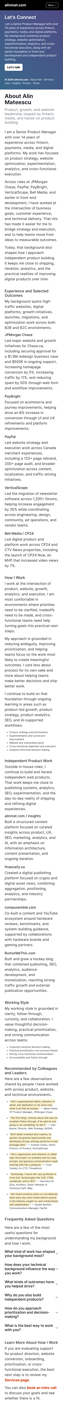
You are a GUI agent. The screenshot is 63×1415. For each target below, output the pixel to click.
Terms (36, 83)
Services (48, 79)
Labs (7, 83)
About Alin (36, 79)
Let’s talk (13, 67)
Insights (16, 83)
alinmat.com (15, 5)
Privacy (27, 83)
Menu (51, 5)
